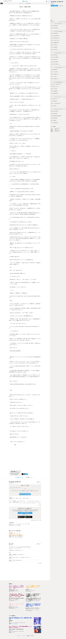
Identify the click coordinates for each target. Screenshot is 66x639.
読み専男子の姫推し (12, 589)
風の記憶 (27, 589)
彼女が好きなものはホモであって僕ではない (32, 608)
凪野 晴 (17, 589)
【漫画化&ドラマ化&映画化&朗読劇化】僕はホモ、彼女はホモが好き (33, 605)
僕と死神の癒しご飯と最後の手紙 (15, 481)
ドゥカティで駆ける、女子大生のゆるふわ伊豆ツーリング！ (33, 586)
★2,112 (27, 600)
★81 (9, 607)
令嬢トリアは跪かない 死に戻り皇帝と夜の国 (16, 629)
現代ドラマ (12, 537)
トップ (19, 635)
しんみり (17, 523)
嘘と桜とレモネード (12, 606)
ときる (17, 606)
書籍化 (30, 600)
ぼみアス (30, 589)
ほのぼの (10, 523)
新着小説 (32, 635)
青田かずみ (10, 630)
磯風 (9, 621)
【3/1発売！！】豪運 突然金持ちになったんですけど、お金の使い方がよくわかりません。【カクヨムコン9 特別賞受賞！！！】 (33, 599)
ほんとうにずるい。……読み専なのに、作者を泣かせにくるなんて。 (16, 587)
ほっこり (14, 523)
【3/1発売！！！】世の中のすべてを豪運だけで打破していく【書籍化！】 (33, 595)
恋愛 (12, 631)
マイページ (23, 635)
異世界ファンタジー (12, 622)
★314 (10, 590)
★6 (9, 537)
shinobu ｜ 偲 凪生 (26, 498)
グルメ (24, 523)
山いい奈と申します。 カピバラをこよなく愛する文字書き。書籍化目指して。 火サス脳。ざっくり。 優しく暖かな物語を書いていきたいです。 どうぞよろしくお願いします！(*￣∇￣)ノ (20, 547)
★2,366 (27, 609)
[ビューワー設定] (46, 1)
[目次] (49, 1)
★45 (26, 590)
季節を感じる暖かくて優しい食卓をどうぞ (16, 534)
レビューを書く (54, 5)
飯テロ (21, 523)
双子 (26, 523)
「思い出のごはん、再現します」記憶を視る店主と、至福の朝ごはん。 (16, 595)
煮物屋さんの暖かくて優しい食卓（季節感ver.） (16, 535)
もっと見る (39, 563)
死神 (28, 523)
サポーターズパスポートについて (25, 492)
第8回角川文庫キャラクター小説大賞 (14, 525)
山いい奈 (25, 488)
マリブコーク (38, 599)
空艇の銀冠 (10, 620)
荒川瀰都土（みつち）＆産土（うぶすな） (15, 498)
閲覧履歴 (28, 635)
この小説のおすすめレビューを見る (35, 520)
